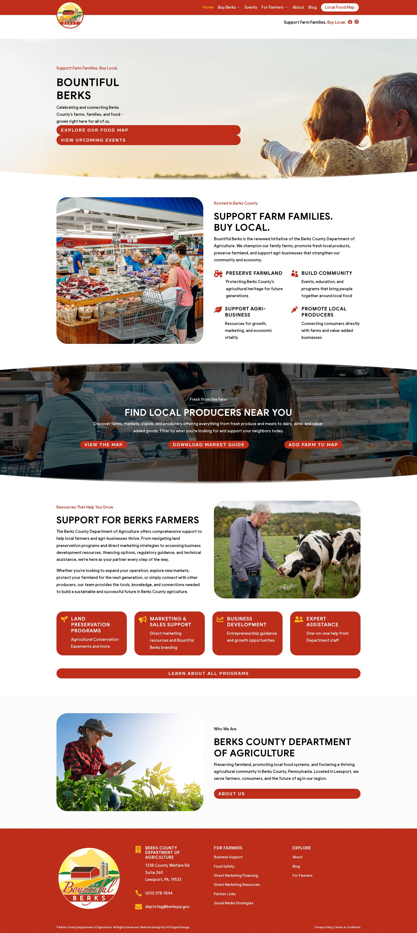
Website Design (150, 927)
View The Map (103, 444)
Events (251, 7)
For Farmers (272, 7)
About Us (231, 793)
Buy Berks (227, 7)
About (298, 7)
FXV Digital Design (177, 927)
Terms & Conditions (348, 927)
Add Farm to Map (313, 444)
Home (208, 7)
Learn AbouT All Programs (208, 673)
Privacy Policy (324, 927)
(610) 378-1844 (158, 893)
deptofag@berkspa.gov (167, 906)
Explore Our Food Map (95, 130)
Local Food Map (339, 7)
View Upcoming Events (93, 140)
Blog (312, 7)
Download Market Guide (209, 444)
